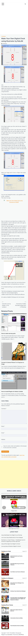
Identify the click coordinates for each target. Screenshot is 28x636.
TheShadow (4, 43)
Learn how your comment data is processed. (12, 456)
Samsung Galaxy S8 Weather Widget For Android (11, 546)
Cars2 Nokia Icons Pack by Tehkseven (17, 564)
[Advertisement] (14, 21)
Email (3, 433)
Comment (4, 408)
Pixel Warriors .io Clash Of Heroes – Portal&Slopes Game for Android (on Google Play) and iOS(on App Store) (13, 540)
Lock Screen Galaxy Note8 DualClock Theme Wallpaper (12, 537)
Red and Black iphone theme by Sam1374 (16, 625)
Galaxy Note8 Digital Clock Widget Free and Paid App (11, 535)
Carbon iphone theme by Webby (16, 610)
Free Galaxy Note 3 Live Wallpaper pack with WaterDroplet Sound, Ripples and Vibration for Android (18, 591)
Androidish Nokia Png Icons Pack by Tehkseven (17, 556)
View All (24, 551)
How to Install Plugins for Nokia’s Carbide (12, 391)
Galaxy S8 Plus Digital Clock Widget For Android (10, 544)
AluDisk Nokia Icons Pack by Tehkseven (17, 571)
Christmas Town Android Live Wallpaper (18, 583)
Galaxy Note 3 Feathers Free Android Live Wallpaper (17, 598)
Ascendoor (9, 634)
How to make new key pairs (8, 333)
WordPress (21, 634)
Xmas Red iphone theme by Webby (17, 618)
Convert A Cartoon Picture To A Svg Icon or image (12, 363)
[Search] (25, 4)
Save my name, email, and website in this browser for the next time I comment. (15, 446)
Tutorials (3, 36)
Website (3, 439)
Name (3, 426)
